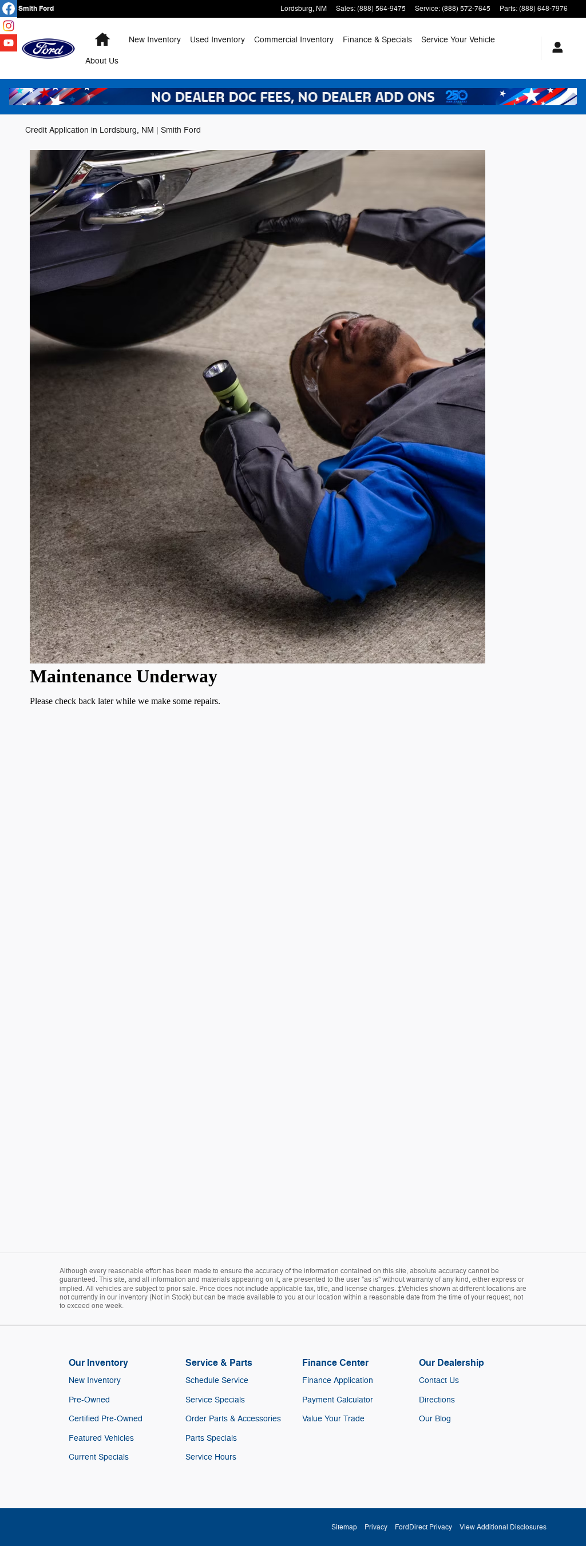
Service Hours (210, 1457)
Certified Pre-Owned (105, 1419)
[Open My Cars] (554, 48)
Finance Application (337, 1380)
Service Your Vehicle (458, 40)
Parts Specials (211, 1438)
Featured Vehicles (101, 1438)
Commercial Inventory (294, 40)
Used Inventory (217, 40)
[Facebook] (8, 8)
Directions (437, 1400)
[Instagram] (8, 25)
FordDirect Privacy (423, 1527)
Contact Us (439, 1380)
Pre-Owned (89, 1400)
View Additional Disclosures (503, 1527)
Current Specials (99, 1457)
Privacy (376, 1527)
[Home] (48, 48)
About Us (101, 61)
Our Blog (435, 1419)
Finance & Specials (377, 40)
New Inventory (155, 40)
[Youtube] (8, 42)
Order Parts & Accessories (233, 1419)
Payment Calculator (337, 1400)
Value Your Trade (333, 1419)
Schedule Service (216, 1380)
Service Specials (215, 1400)
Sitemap (344, 1527)
